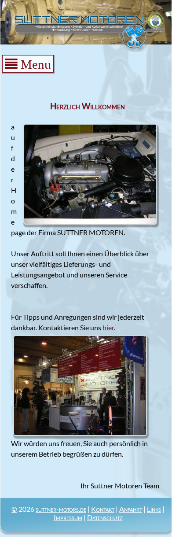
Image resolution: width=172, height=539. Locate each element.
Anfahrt (130, 509)
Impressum (68, 517)
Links (154, 509)
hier (108, 327)
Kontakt (102, 509)
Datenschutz (105, 517)
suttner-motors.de (61, 509)
